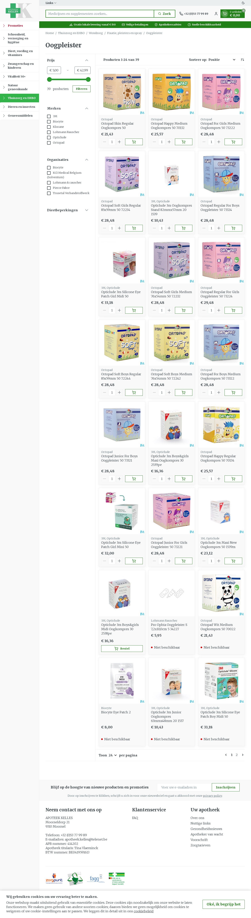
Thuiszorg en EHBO (71, 33)
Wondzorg (96, 33)
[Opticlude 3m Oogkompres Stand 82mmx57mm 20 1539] (172, 174)
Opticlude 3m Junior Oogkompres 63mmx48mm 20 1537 (167, 716)
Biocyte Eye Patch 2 (116, 712)
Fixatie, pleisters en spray (124, 33)
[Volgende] (242, 754)
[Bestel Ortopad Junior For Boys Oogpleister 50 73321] (134, 478)
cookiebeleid (144, 911)
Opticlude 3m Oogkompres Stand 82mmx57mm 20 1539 (171, 209)
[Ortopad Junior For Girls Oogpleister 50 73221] (172, 511)
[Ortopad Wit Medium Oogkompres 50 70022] (221, 593)
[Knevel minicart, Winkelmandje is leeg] (224, 13)
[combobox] (99, 14)
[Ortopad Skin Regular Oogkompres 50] (122, 92)
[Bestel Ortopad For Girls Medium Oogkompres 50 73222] (233, 142)
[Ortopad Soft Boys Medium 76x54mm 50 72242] (172, 343)
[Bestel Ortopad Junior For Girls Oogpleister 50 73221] (184, 561)
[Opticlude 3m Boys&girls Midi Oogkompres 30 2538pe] (122, 593)
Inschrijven (226, 787)
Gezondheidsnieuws (206, 829)
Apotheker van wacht (207, 834)
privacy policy (212, 795)
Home (49, 33)
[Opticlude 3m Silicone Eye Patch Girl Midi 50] (122, 260)
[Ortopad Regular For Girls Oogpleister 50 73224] (221, 260)
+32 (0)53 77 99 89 (74, 835)
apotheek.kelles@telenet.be (86, 839)
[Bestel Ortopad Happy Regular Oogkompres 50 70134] (233, 478)
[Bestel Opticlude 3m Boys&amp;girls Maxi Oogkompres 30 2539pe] (184, 478)
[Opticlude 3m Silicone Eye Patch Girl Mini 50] (122, 511)
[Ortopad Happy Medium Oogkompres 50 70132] (172, 92)
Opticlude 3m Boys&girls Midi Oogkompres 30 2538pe (120, 629)
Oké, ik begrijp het (224, 904)
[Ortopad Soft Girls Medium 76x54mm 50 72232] (172, 260)
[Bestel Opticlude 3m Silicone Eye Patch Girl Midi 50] (134, 310)
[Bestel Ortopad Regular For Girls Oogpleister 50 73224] (233, 310)
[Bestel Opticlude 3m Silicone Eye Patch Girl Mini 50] (134, 561)
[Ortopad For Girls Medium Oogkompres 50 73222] (221, 92)
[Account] (216, 14)
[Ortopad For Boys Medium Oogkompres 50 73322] (221, 343)
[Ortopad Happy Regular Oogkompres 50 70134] (221, 425)
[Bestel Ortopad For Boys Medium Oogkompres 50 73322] (233, 392)
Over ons (197, 818)
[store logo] (19, 10)
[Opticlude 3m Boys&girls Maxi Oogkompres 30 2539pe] (172, 425)
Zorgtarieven (200, 845)
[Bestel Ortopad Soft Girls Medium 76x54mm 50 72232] (184, 310)
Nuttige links (201, 823)
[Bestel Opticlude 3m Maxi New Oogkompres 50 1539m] (233, 561)
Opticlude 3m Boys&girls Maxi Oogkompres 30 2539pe (170, 460)
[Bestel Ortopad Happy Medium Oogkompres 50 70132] (184, 142)
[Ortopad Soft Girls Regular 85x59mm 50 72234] (122, 174)
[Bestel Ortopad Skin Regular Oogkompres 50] (134, 142)
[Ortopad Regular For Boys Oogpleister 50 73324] (221, 174)
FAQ (135, 818)
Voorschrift (199, 840)
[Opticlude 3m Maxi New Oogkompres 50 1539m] (221, 511)
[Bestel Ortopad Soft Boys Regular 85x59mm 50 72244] (134, 392)
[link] (226, 754)
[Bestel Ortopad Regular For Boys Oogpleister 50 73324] (233, 228)
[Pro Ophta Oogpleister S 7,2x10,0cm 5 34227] (172, 593)
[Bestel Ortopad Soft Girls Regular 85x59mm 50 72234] (134, 228)
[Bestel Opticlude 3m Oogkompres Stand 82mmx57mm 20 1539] (184, 228)
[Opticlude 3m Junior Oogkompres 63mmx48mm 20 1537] (172, 681)
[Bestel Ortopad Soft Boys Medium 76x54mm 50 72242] (184, 392)
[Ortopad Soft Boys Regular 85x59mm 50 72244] (122, 343)
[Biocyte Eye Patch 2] (122, 681)
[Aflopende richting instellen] (242, 59)
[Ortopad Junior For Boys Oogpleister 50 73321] (122, 425)
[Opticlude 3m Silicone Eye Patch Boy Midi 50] (221, 681)
